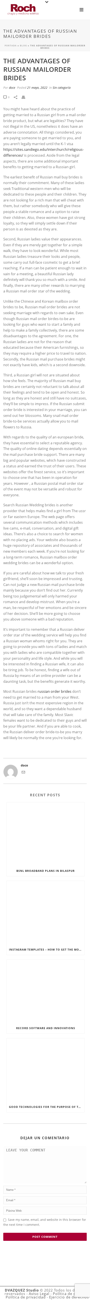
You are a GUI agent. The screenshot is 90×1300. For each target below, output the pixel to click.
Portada (11, 45)
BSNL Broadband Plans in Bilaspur (45, 871)
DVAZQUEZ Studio (22, 1290)
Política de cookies (70, 1293)
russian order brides (54, 691)
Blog (23, 45)
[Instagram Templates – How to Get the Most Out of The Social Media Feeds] (45, 912)
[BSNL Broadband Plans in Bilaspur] (45, 834)
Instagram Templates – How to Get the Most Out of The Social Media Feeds (46, 949)
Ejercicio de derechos (69, 1297)
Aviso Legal (39, 1293)
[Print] (25, 96)
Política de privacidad (26, 1297)
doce (12, 88)
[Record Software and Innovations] (45, 991)
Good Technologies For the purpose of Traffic (46, 1107)
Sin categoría (62, 88)
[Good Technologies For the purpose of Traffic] (45, 1070)
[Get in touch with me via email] (23, 773)
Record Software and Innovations (45, 1028)
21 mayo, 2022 (37, 88)
